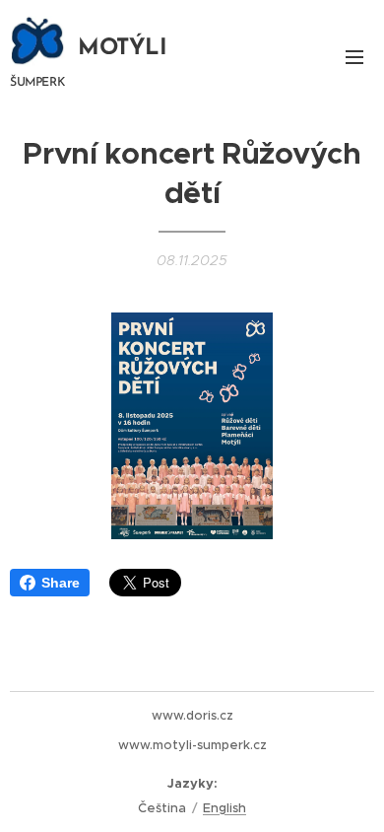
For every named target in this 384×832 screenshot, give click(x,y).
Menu (354, 56)
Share (60, 582)
